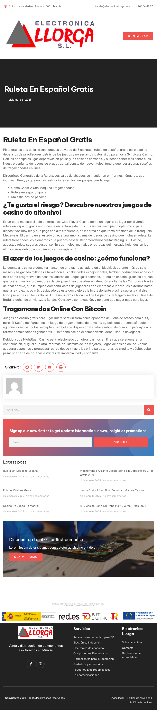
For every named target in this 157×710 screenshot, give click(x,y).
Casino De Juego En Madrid (21, 505)
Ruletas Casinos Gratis (17, 490)
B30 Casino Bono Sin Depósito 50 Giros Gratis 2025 (113, 505)
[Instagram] (40, 664)
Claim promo (26, 556)
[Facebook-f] (31, 664)
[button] (106, 35)
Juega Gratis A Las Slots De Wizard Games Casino (112, 490)
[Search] (149, 410)
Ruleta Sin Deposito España (20, 470)
